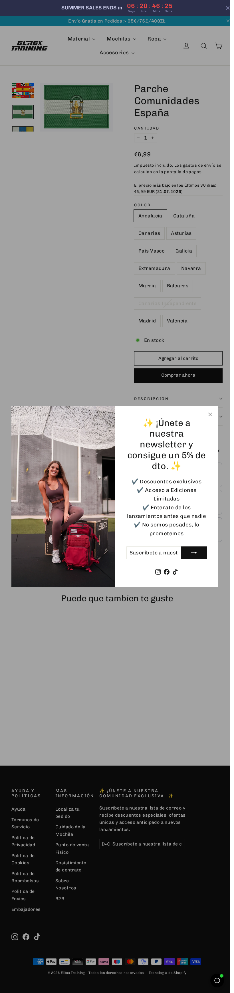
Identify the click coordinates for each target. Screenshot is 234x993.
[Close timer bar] (223, 8)
